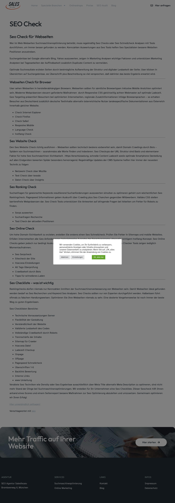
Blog (113, 5)
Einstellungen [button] (77, 257)
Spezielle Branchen (51, 5)
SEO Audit (102, 5)
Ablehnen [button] (64, 257)
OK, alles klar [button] (99, 257)
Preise (89, 5)
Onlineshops (76, 5)
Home (34, 5)
